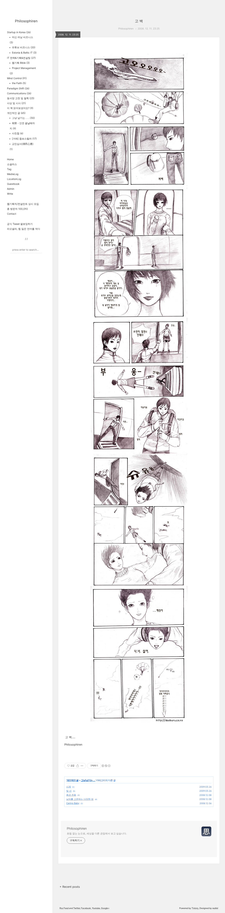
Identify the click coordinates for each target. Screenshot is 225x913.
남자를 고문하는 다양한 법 (80, 799)
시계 (68, 786)
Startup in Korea (19, 32)
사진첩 (17, 133)
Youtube (96, 908)
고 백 (139, 21)
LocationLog (14, 178)
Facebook (86, 908)
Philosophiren (26, 21)
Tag (9, 169)
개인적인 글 (16, 112)
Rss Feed (64, 908)
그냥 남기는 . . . (23, 117)
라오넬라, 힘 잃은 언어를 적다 (23, 228)
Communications (19, 93)
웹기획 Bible (20, 62)
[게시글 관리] (82, 765)
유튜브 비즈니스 (23, 47)
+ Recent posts (70, 886)
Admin (10, 188)
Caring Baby (72, 803)
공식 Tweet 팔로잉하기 (20, 223)
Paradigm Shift (18, 88)
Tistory (195, 908)
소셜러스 (12, 164)
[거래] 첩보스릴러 (24, 138)
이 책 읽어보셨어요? (20, 108)
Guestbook (13, 183)
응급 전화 (71, 794)
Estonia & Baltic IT (24, 52)
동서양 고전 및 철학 (20, 98)
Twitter (76, 908)
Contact (11, 213)
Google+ (105, 908)
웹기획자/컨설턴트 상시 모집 (23, 203)
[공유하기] (77, 765)
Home (10, 159)
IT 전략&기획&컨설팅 (21, 57)
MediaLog (12, 174)
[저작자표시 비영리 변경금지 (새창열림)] (106, 765)
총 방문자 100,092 (17, 208)
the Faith (18, 83)
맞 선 (69, 790)
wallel (215, 908)
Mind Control (17, 78)
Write (10, 193)
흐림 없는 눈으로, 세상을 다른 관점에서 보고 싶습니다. (97, 833)
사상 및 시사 (16, 103)
